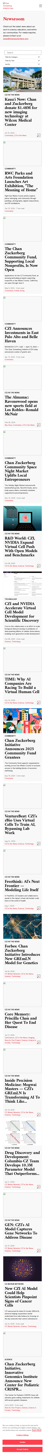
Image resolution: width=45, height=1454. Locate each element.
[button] (22, 57)
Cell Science (9, 1038)
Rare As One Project (13, 1040)
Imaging (31, 1038)
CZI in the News (20, 135)
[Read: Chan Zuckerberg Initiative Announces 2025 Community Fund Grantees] (22, 744)
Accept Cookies (22, 1449)
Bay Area (8, 425)
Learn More (36, 1430)
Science (21, 566)
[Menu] (40, 6)
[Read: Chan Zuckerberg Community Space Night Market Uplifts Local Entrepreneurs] (22, 466)
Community (9, 135)
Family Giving (19, 291)
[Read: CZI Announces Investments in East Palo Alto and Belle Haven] (22, 329)
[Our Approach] (9, 5)
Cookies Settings (22, 1435)
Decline (22, 1442)
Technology (29, 566)
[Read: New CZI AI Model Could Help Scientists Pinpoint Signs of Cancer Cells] (22, 1292)
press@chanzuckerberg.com (15, 38)
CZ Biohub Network (12, 974)
